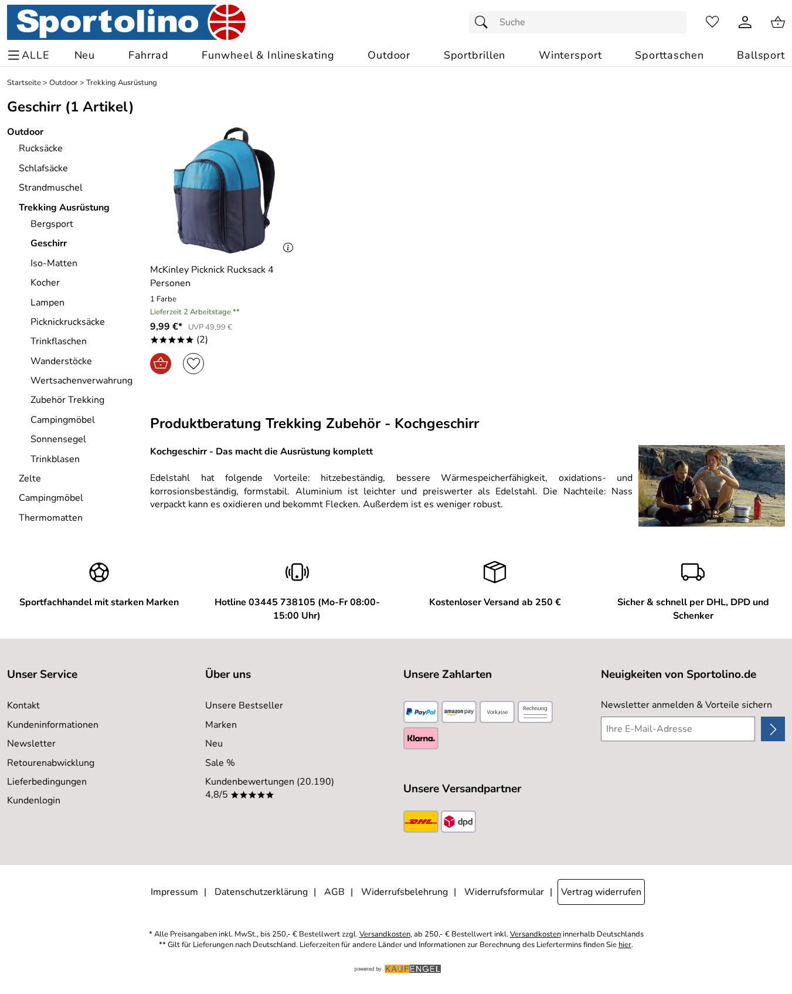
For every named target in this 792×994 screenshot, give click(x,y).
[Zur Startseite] (126, 22)
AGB (334, 892)
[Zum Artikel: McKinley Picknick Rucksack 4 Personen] (224, 190)
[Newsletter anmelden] (773, 729)
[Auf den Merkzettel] (193, 363)
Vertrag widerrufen (601, 892)
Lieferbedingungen (47, 781)
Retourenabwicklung (50, 762)
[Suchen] (484, 22)
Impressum (174, 892)
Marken (221, 724)
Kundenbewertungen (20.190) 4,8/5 (269, 788)
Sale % (220, 762)
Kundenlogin (33, 800)
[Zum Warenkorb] (778, 22)
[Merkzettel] (712, 22)
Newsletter (31, 743)
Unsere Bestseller (244, 705)
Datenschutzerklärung (261, 892)
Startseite (24, 83)
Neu (214, 743)
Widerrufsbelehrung (404, 892)
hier (624, 945)
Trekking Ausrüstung (121, 83)
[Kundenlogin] (745, 22)
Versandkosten (384, 934)
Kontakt (23, 705)
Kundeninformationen (52, 724)
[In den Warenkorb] (160, 363)
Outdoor (63, 83)
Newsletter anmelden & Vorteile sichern (686, 704)
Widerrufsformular (504, 892)
